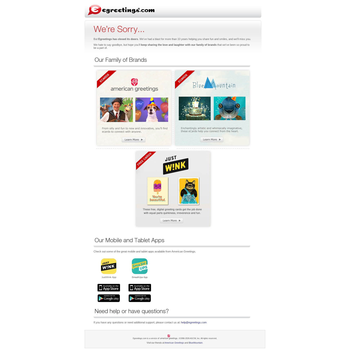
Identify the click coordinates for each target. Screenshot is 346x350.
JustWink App (108, 288)
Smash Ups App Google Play (139, 298)
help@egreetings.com (194, 322)
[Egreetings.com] (121, 10)
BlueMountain (196, 343)
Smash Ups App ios (139, 288)
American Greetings (174, 343)
